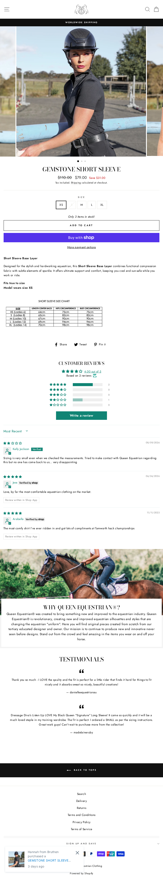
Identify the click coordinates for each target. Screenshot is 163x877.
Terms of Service (81, 829)
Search (81, 794)
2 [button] (82, 162)
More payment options (81, 247)
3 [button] (85, 162)
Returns (81, 808)
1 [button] (78, 161)
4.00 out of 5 (92, 371)
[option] (81, 22)
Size (81, 197)
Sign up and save (81, 843)
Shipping (76, 182)
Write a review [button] (81, 415)
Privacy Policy (82, 822)
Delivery (81, 801)
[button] (58, 384)
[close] (77, 853)
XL (102, 205)
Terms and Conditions (82, 815)
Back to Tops (85, 770)
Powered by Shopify (81, 873)
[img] (12, 443)
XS (61, 205)
